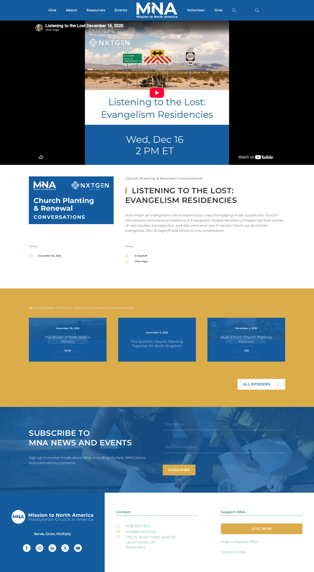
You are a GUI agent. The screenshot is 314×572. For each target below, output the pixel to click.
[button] (234, 10)
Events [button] (121, 10)
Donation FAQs (233, 552)
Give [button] (52, 10)
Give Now (261, 529)
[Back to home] (157, 10)
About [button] (71, 10)
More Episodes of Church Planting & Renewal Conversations (81, 308)
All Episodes (256, 384)
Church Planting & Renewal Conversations (164, 178)
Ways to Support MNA (239, 542)
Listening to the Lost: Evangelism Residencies (181, 195)
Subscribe (179, 470)
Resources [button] (96, 10)
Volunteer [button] (196, 10)
